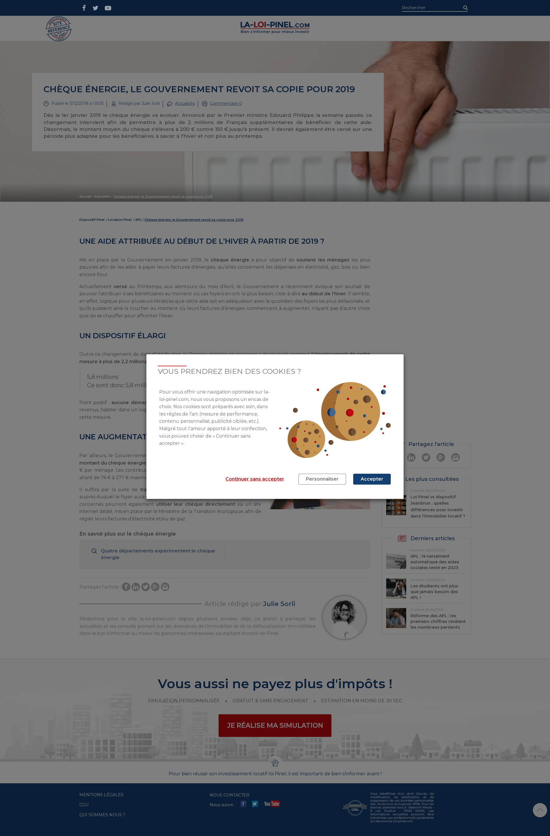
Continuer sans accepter (254, 479)
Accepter (372, 479)
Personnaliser (322, 479)
